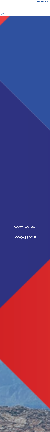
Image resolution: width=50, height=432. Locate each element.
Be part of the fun (40, 1)
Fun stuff (47, 1)
